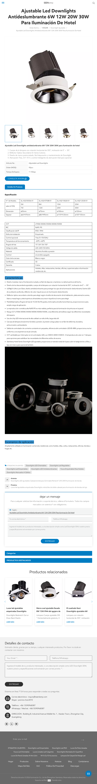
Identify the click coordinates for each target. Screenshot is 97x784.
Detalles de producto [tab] (14, 187)
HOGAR (45, 28)
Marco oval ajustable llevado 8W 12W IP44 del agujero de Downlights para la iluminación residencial (48, 610)
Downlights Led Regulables (59, 466)
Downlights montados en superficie (70, 752)
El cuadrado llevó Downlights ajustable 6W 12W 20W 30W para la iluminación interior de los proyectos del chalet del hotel (77, 610)
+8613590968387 (36, 708)
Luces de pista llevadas (78, 748)
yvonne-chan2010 (25, 700)
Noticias (58, 761)
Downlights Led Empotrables (17, 469)
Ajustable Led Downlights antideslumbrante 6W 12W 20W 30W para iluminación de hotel (41, 513)
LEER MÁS (10, 622)
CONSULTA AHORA (16, 178)
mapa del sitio (24, 766)
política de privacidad (55, 766)
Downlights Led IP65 (59, 748)
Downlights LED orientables (36, 466)
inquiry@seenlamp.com (37, 697)
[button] (92, 601)
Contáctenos (84, 761)
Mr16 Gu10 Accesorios (49, 756)
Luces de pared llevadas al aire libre (24, 756)
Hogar (10, 761)
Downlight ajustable (58, 28)
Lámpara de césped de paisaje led (73, 756)
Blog (70, 761)
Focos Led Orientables (21, 752)
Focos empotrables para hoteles (72, 469)
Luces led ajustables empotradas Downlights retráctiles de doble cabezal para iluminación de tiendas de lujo (17, 610)
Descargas (75, 766)
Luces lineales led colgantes (43, 752)
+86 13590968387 (27, 705)
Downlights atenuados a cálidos (18, 472)
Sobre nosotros (41, 761)
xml (38, 766)
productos (24, 761)
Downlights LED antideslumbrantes (44, 469)
